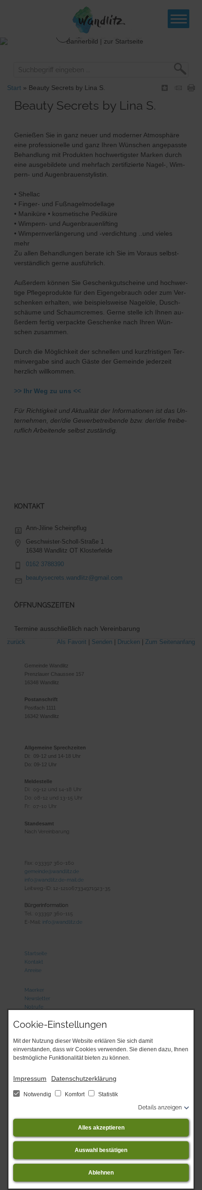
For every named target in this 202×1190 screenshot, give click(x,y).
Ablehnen (101, 1172)
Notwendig (37, 1094)
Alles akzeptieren (101, 1127)
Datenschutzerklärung (84, 1078)
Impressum (30, 1078)
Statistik (107, 1094)
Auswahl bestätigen (101, 1150)
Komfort (74, 1094)
